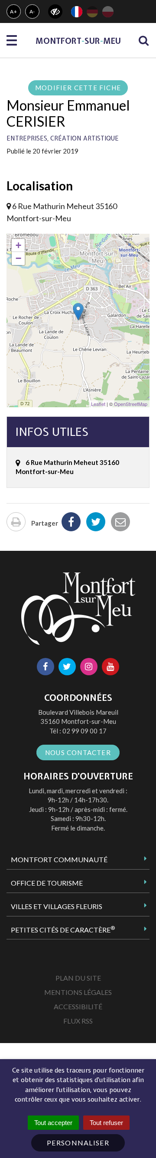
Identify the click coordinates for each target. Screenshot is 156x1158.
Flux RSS (78, 1021)
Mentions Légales (78, 992)
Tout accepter (53, 1122)
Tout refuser (106, 1122)
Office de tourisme (47, 883)
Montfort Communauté (59, 859)
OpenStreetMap (130, 403)
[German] (92, 11)
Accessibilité (78, 1006)
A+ (13, 11)
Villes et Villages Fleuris (56, 906)
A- (32, 11)
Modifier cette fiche (78, 88)
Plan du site (78, 978)
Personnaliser (78, 1142)
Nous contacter (78, 752)
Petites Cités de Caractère (63, 929)
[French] (76, 11)
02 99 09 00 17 (84, 731)
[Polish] (108, 11)
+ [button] (18, 245)
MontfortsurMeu (78, 41)
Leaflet (98, 403)
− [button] (18, 258)
